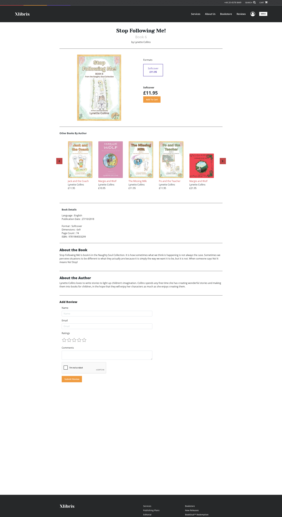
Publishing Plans (151, 510)
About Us (210, 14)
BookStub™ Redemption (197, 514)
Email (65, 320)
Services (195, 14)
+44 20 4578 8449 (232, 2)
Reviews (241, 14)
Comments (68, 347)
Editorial (147, 514)
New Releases (192, 510)
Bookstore (226, 14)
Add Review (68, 302)
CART (261, 2)
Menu (263, 14)
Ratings (66, 333)
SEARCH (249, 2)
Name (65, 307)
